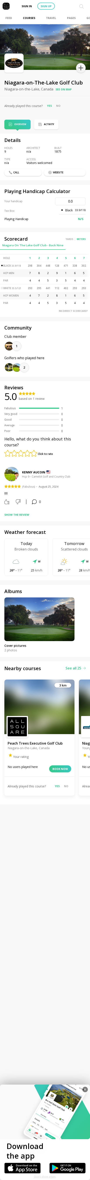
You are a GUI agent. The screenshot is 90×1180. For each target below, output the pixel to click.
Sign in (27, 6)
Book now (60, 769)
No (58, 106)
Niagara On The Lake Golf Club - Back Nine (32, 245)
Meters (81, 239)
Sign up (46, 6)
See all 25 (73, 668)
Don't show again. (45, 1176)
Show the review (16, 515)
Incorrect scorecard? (73, 310)
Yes (49, 106)
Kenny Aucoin (33, 472)
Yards (69, 239)
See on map (63, 89)
